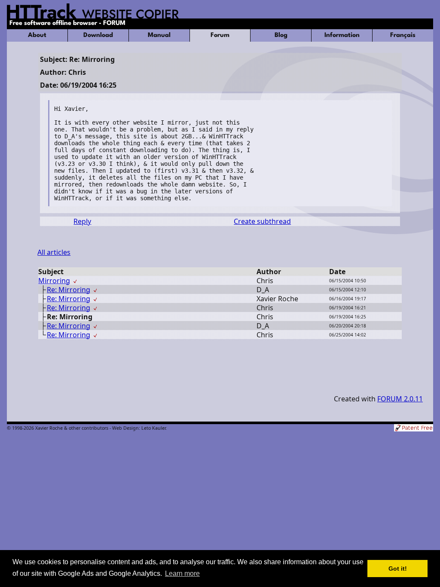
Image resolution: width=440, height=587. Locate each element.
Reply (82, 221)
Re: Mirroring (68, 289)
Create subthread (262, 221)
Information (342, 35)
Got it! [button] (397, 568)
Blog (281, 35)
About (37, 35)
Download (98, 35)
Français (403, 35)
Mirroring (54, 280)
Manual (159, 35)
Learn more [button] (182, 573)
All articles (53, 252)
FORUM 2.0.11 (400, 399)
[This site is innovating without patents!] (413, 428)
